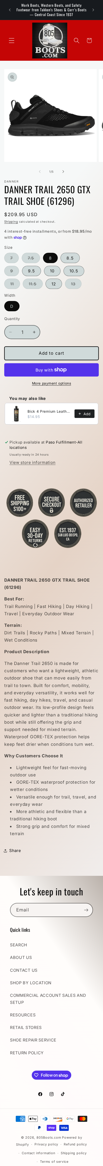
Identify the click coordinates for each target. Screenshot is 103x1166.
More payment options (51, 383)
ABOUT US (21, 957)
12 (54, 283)
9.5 (31, 270)
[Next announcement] (93, 9)
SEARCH (18, 944)
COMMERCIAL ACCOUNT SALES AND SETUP (48, 999)
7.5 (34, 259)
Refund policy (75, 1144)
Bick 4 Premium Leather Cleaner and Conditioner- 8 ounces (50, 411)
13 (76, 285)
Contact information (38, 1153)
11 (15, 285)
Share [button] (15, 850)
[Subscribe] (86, 910)
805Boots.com (48, 1137)
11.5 (36, 285)
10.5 (74, 270)
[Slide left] (39, 171)
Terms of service (54, 1161)
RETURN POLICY (27, 1052)
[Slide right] (63, 171)
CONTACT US (24, 970)
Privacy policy (46, 1144)
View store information (33, 462)
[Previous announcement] (9, 9)
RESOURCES (23, 1014)
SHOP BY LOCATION (31, 982)
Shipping (11, 221)
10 (52, 270)
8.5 (70, 258)
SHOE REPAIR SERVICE (33, 1039)
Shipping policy (74, 1153)
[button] (11, 40)
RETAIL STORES (26, 1027)
